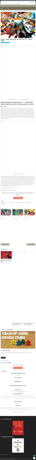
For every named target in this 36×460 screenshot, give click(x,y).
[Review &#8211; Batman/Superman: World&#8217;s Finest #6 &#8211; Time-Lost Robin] (29, 212)
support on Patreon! (21, 412)
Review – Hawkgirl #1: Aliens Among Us (31, 244)
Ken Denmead (18, 375)
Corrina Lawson (14, 326)
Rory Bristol (21, 407)
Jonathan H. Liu (13, 391)
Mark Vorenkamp (26, 409)
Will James (10, 408)
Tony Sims (16, 409)
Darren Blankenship (8, 407)
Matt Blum (18, 379)
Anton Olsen (26, 408)
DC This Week (7, 42)
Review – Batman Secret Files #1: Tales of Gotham (29, 324)
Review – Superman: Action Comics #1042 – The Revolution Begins (6, 260)
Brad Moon (22, 408)
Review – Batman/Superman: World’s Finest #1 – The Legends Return (6, 216)
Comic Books (2, 42)
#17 (18, 99)
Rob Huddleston (5, 408)
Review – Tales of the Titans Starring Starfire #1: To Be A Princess (5, 244)
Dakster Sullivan (20, 409)
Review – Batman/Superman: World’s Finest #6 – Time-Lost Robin (28, 216)
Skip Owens (30, 408)
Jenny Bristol (18, 387)
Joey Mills (18, 408)
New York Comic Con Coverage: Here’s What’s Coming (17, 324)
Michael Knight (14, 408)
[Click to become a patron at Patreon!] (18, 197)
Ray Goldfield (8, 44)
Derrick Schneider (11, 409)
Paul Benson (3, 407)
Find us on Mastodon (4, 454)
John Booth (13, 407)
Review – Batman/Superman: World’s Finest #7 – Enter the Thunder (16, 216)
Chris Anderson (18, 403)
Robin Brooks (26, 407)
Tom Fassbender (30, 407)
